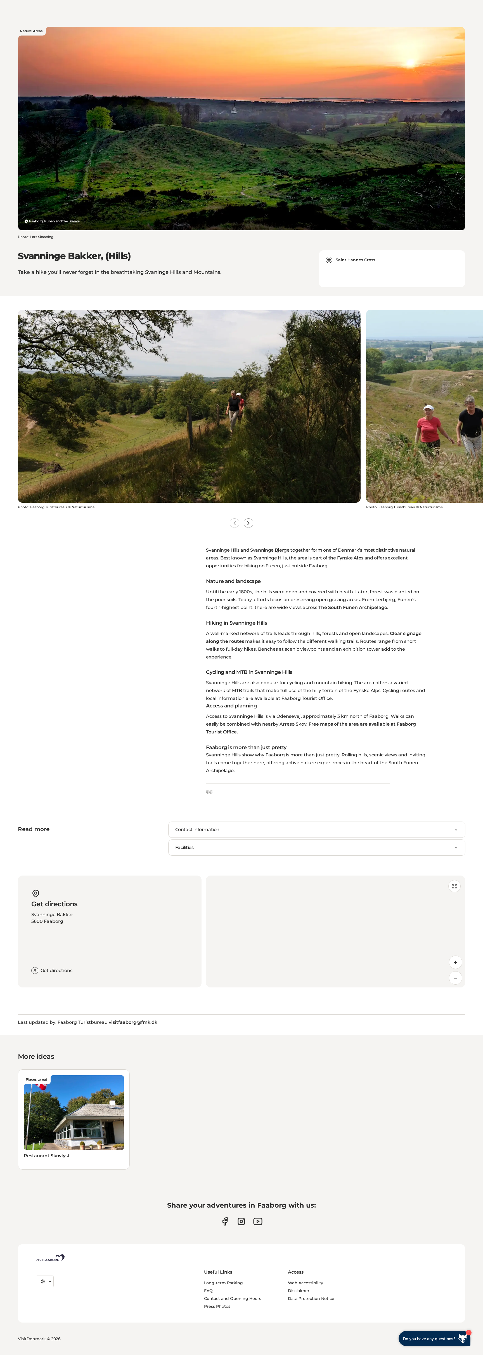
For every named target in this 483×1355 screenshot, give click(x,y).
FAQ (208, 1290)
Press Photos (217, 1306)
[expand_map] (454, 886)
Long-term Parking (223, 1282)
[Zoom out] (455, 978)
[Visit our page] (225, 1221)
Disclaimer (298, 1290)
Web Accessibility (305, 1282)
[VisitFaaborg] (50, 1257)
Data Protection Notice (311, 1298)
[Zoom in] (455, 962)
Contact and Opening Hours (232, 1298)
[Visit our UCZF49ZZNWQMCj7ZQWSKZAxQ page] (258, 1221)
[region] (335, 931)
